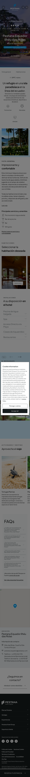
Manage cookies (15, 406)
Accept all (15, 411)
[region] (15, 388)
